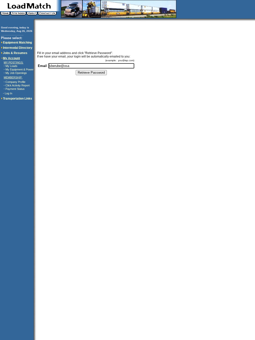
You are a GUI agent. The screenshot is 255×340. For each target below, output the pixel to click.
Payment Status (15, 88)
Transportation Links (17, 98)
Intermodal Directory (17, 48)
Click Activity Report (17, 85)
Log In (8, 93)
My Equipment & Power (19, 69)
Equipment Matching (17, 42)
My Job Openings (16, 72)
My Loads (11, 65)
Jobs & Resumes (15, 53)
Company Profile (15, 81)
